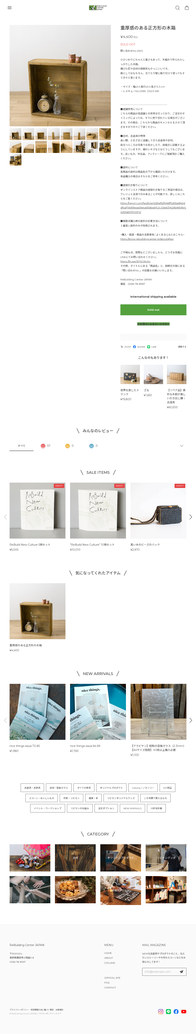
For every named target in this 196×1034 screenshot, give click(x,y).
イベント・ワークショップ (47, 808)
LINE (154, 346)
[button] (190, 517)
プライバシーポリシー (19, 1010)
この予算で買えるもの (155, 798)
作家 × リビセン (71, 798)
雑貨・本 (93, 798)
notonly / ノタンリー (143, 787)
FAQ (106, 982)
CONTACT (110, 987)
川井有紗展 (156, 808)
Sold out (153, 309)
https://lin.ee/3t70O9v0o (135, 261)
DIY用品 (167, 787)
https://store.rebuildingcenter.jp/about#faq (146, 239)
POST (128, 346)
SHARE (141, 346)
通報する (182, 346)
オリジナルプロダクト (111, 787)
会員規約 (59, 1010)
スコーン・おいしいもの (41, 798)
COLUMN (109, 962)
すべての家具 (84, 787)
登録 (181, 972)
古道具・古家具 (32, 787)
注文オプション (106, 808)
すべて (21, 446)
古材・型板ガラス (59, 787)
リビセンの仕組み (80, 808)
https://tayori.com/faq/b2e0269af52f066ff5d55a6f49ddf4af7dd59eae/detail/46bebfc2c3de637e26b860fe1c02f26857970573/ (153, 208)
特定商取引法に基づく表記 (42, 1010)
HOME (108, 953)
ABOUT (108, 957)
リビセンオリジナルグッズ (121, 798)
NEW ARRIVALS (132, 808)
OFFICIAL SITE (112, 977)
